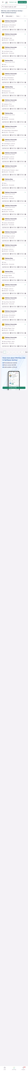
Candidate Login (22, 2)
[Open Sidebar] (2, 2)
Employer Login (13, 2)
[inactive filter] (2, 16)
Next (26, 352)
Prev (2, 352)
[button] (14, 373)
